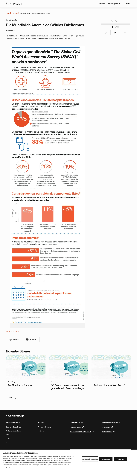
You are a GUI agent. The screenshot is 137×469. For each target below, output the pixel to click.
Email (125, 32)
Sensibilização (11, 20)
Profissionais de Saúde (13, 431)
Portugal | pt (114, 3)
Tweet (117, 21)
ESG (7, 435)
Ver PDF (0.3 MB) (12, 331)
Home (8, 13)
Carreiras (9, 443)
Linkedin (115, 32)
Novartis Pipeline (75, 427)
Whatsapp (106, 32)
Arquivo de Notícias (44, 427)
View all (10, 398)
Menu (128, 3)
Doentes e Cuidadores (13, 427)
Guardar (33, 339)
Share (117, 27)
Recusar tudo (106, 459)
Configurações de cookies (90, 459)
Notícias (8, 439)
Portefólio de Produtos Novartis (80, 431)
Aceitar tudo (120, 459)
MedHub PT (106, 427)
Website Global (107, 431)
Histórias (15, 13)
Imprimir (16, 339)
